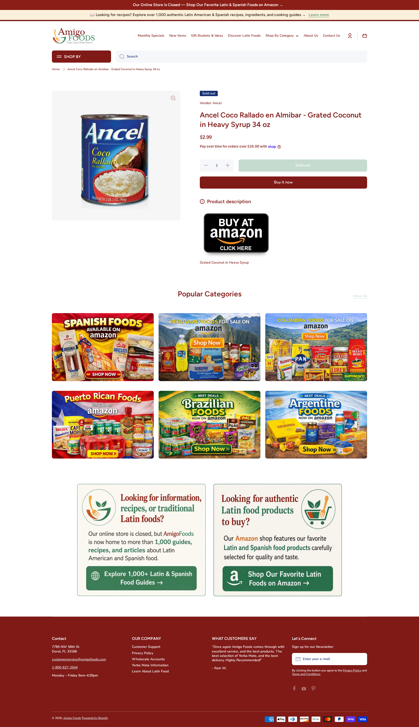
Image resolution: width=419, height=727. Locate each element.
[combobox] (241, 56)
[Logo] (74, 35)
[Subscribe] (361, 659)
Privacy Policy (142, 653)
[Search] (120, 56)
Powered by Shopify (95, 718)
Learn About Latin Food (150, 671)
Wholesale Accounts (148, 659)
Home (56, 69)
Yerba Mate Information (150, 665)
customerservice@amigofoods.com (79, 659)
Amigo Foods (72, 718)
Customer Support (146, 646)
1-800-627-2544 (65, 667)
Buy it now (283, 182)
